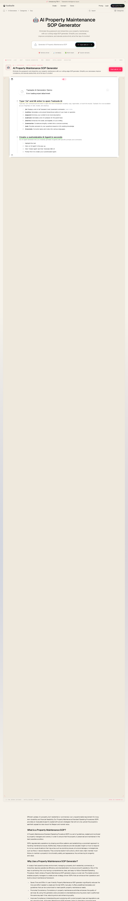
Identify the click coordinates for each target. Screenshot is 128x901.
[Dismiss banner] (125, 1)
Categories (23, 11)
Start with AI (114, 69)
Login (106, 6)
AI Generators (12, 11)
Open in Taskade (115, 799)
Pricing (101, 6)
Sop (31, 11)
